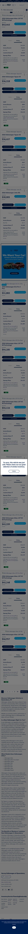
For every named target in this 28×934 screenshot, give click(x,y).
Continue (14, 471)
